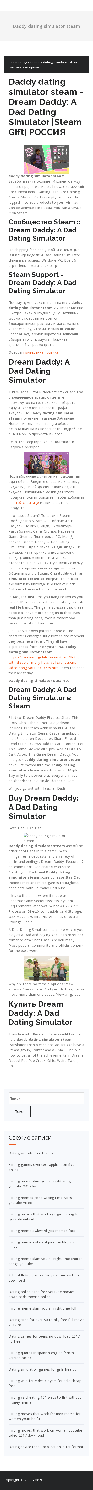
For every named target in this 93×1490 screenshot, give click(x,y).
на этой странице (24, 502)
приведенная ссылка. (41, 352)
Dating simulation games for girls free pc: (43, 1369)
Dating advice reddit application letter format (46, 1447)
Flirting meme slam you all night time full (42, 1308)
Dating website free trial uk (31, 1153)
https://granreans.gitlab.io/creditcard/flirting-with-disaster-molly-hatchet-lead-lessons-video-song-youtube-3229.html (45, 662)
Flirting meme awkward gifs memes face (42, 1230)
